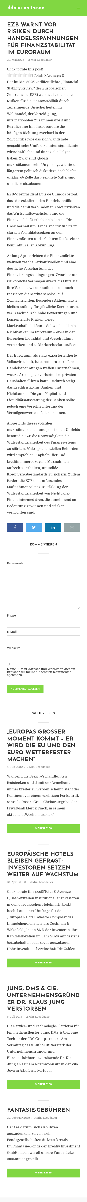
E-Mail (12, 631)
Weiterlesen (43, 828)
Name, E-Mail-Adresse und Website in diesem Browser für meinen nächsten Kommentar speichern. (41, 672)
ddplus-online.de (25, 8)
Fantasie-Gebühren (38, 1110)
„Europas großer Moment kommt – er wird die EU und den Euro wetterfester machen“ (41, 745)
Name (11, 615)
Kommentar (16, 563)
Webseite (13, 648)
